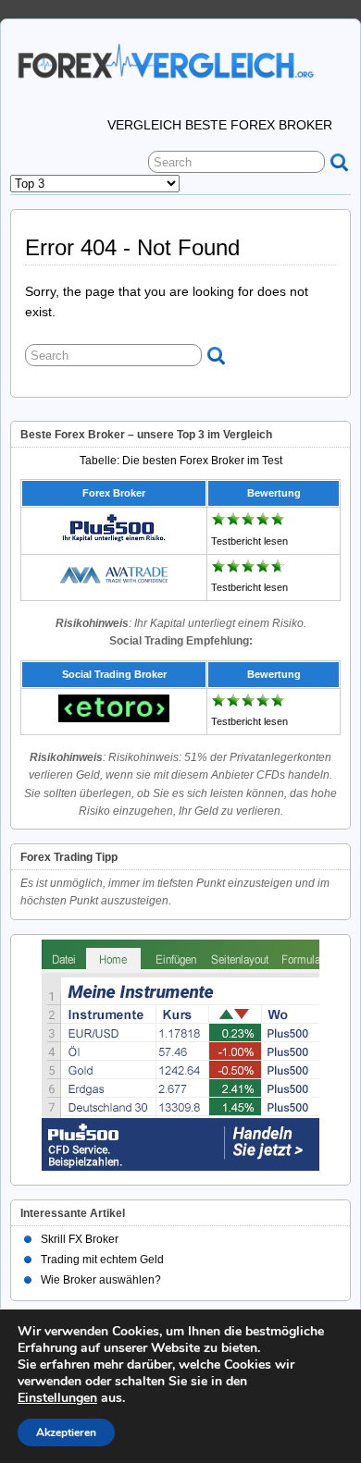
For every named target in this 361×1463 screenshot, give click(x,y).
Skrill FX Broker (79, 1239)
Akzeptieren (66, 1432)
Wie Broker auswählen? (101, 1279)
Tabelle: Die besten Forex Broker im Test (181, 460)
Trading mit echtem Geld (102, 1259)
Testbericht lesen (249, 541)
